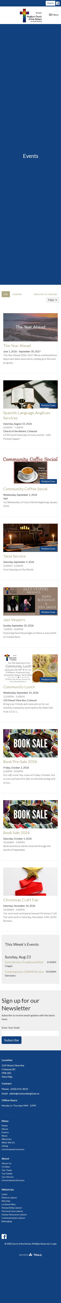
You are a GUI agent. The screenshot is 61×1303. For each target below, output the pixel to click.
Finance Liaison (9, 1197)
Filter (51, 299)
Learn (4, 1194)
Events (5, 1132)
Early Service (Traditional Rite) (24, 962)
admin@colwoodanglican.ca (24, 1093)
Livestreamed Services (13, 1180)
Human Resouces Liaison (14, 1214)
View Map (7, 1076)
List (6, 294)
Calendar (17, 294)
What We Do (8, 1142)
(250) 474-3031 (19, 1089)
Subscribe (11, 1040)
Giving (5, 1145)
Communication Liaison (13, 1217)
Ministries (7, 1139)
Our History (8, 1176)
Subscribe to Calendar (45, 294)
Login (54, 1243)
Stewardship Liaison (12, 1207)
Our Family (7, 1173)
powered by (29, 1257)
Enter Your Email (11, 1027)
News (4, 1135)
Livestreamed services (13, 1149)
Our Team (7, 1170)
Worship (6, 1201)
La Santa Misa (8, 1204)
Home (5, 1125)
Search (50, 3)
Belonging (7, 1221)
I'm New (6, 1166)
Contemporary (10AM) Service (24, 971)
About (5, 1129)
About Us (6, 1163)
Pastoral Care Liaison (12, 1211)
